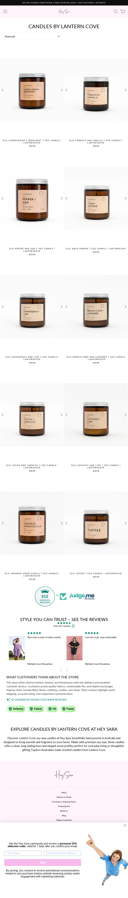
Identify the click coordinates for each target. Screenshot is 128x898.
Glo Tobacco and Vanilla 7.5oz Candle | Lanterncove (96, 141)
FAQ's (64, 792)
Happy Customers (64, 820)
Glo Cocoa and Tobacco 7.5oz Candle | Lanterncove (32, 466)
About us (64, 811)
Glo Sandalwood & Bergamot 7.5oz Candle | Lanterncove (32, 141)
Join (42, 862)
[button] (61, 669)
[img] (64, 622)
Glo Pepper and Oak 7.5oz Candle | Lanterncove (32, 249)
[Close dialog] (125, 825)
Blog (64, 815)
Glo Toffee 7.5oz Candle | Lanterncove (96, 573)
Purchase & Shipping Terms (64, 801)
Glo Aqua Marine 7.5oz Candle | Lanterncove (96, 248)
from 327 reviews (61, 626)
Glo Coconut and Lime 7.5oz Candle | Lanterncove (96, 466)
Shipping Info (64, 806)
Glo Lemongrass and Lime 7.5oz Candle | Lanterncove (32, 358)
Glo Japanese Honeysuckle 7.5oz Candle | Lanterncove (32, 574)
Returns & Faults (64, 797)
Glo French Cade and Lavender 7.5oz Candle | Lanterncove (96, 358)
